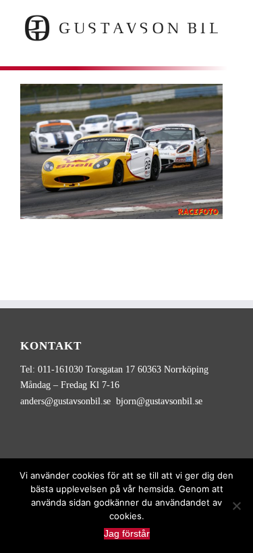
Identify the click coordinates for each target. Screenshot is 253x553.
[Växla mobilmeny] (227, 50)
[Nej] (236, 505)
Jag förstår (127, 533)
